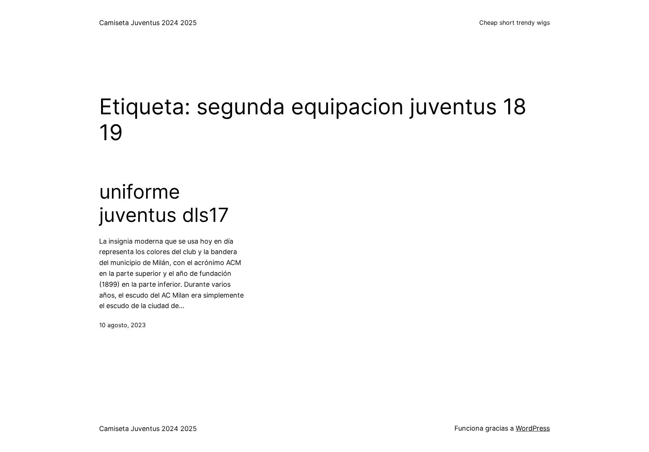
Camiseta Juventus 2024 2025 (148, 23)
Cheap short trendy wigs (514, 22)
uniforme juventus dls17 (164, 203)
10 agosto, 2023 (122, 325)
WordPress (533, 428)
